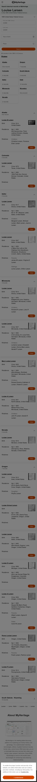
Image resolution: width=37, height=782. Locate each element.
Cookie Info (24, 772)
